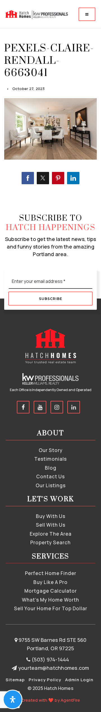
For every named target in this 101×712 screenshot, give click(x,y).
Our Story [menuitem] (51, 450)
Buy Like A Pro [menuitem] (50, 582)
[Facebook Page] (23, 407)
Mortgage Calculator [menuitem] (50, 591)
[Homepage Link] (36, 13)
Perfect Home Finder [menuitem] (50, 573)
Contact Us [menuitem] (50, 476)
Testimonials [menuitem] (50, 459)
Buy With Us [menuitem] (50, 516)
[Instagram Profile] (56, 407)
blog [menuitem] (50, 468)
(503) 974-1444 (49, 659)
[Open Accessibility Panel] (12, 699)
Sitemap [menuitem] (15, 680)
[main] (50, 100)
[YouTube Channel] (40, 407)
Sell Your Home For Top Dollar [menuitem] (50, 608)
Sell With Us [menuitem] (50, 525)
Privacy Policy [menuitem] (45, 680)
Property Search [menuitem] (50, 542)
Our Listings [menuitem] (51, 485)
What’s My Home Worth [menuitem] (50, 600)
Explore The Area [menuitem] (51, 534)
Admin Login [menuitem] (79, 680)
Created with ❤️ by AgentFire (50, 700)
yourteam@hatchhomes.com (53, 667)
